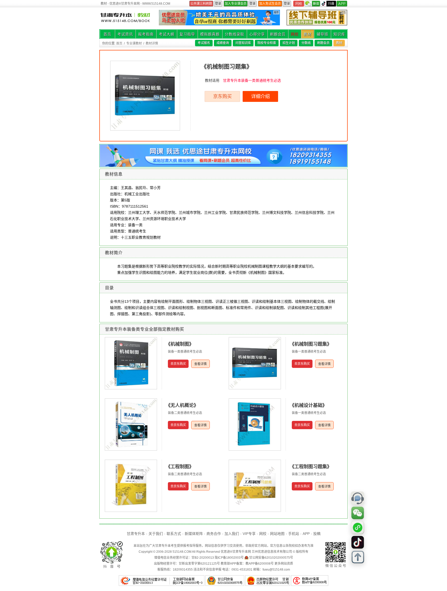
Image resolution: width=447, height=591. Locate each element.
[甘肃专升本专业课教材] (125, 18)
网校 (295, 34)
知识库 (339, 34)
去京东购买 (178, 364)
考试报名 (204, 43)
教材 (307, 34)
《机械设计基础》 (308, 405)
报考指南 (146, 34)
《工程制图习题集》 (311, 466)
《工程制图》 (180, 466)
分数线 (306, 43)
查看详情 (200, 364)
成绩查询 (223, 43)
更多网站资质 (283, 563)
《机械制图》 (180, 344)
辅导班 (322, 34)
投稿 (317, 534)
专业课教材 (134, 43)
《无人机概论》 (182, 405)
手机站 (293, 534)
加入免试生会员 (270, 3)
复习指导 (187, 34)
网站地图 (277, 534)
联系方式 (174, 534)
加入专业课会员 (236, 3)
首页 (107, 34)
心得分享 (257, 34)
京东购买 (222, 96)
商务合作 (213, 534)
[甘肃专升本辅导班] (317, 17)
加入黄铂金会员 (201, 3)
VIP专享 (249, 534)
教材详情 (152, 43)
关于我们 (155, 534)
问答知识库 (243, 43)
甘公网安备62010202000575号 (271, 557)
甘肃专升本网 (241, 552)
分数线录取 (234, 34)
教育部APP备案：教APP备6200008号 (247, 563)
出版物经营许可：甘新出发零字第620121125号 (187, 563)
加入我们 (232, 534)
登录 (218, 3)
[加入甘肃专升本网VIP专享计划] (219, 24)
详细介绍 (260, 96)
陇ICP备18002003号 (229, 557)
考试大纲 (166, 34)
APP (306, 534)
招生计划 (288, 43)
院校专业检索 (266, 43)
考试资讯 (125, 34)
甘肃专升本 (136, 534)
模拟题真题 (210, 34)
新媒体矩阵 (194, 534)
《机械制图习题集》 (311, 344)
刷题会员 (278, 34)
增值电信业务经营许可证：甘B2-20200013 (184, 557)
